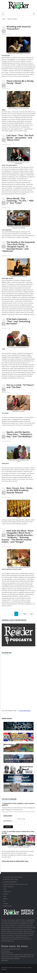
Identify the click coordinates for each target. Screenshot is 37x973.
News (4, 889)
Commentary (7, 891)
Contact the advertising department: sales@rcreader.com (17, 954)
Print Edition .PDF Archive (10, 879)
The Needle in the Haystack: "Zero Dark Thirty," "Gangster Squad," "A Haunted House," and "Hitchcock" (18, 246)
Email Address (8, 821)
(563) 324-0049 (5, 951)
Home (4, 19)
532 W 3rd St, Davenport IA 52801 (10, 949)
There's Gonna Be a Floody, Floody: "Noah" (20, 81)
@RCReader (4, 960)
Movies (5, 898)
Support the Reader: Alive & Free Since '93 (15, 884)
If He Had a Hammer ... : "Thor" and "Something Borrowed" (18, 321)
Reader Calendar (8, 886)
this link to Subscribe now (17, 861)
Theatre (5, 894)
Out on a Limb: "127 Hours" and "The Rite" (20, 386)
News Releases (7, 906)
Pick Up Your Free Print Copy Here (13, 877)
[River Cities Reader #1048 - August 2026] (18, 681)
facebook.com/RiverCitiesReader (10, 958)
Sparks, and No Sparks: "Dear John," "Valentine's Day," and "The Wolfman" (19, 434)
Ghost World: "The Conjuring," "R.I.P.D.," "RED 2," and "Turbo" (20, 200)
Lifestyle (5, 903)
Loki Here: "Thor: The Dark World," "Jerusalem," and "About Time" (20, 137)
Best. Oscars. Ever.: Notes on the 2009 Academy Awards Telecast (19, 490)
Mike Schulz (7, 34)
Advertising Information (10, 882)
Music (5, 896)
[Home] (18, 5)
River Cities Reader (25, 710)
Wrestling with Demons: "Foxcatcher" (18, 27)
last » (32, 614)
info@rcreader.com (6, 953)
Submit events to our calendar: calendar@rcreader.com (17, 956)
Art (4, 901)
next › (25, 614)
